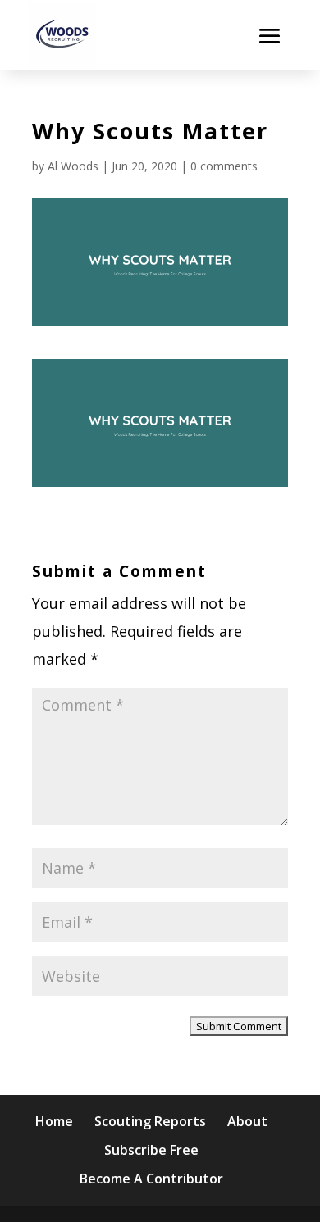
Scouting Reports (150, 1121)
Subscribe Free (151, 1150)
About (247, 1121)
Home (54, 1121)
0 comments (224, 166)
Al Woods (73, 166)
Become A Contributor (151, 1179)
